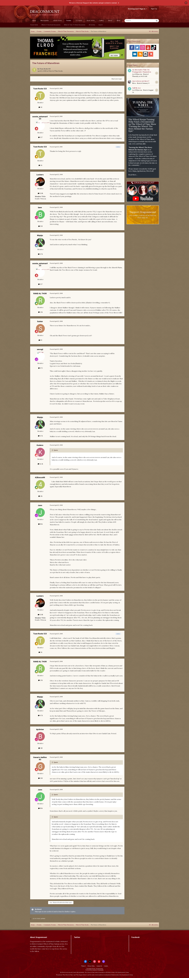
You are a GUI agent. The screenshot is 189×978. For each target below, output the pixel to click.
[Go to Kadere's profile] (40, 452)
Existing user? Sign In (137, 9)
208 (41, 778)
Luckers (40, 175)
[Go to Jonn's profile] (40, 512)
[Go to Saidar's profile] (40, 328)
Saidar (40, 321)
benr (40, 207)
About (110, 21)
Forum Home (34, 25)
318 (41, 748)
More (118, 21)
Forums (68, 21)
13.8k (41, 193)
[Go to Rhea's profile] (129, 82)
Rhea (134, 83)
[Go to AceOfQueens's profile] (129, 70)
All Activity (92, 25)
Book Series (91, 21)
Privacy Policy (91, 966)
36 (41, 107)
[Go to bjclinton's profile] (40, 736)
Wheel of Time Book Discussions (50, 25)
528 (41, 226)
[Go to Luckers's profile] (40, 181)
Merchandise (44, 21)
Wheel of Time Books (55, 71)
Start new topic (117, 79)
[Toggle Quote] (53, 450)
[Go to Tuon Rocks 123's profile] (34, 70)
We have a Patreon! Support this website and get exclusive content (93, 3)
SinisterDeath (57, 902)
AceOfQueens (137, 74)
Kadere (40, 445)
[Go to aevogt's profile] (40, 356)
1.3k (41, 312)
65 (41, 340)
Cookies (106, 966)
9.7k (41, 254)
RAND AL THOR (40, 293)
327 (41, 137)
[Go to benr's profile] (40, 214)
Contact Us (99, 966)
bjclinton (40, 729)
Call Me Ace (136, 88)
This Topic (149, 20)
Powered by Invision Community (95, 970)
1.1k (41, 496)
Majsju (40, 235)
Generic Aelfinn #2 (40, 758)
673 (41, 368)
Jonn (40, 505)
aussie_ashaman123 (40, 118)
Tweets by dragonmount (82, 941)
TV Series (79, 21)
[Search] (156, 20)
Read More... (132, 175)
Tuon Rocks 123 (45, 69)
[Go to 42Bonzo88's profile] (40, 484)
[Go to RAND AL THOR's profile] (40, 300)
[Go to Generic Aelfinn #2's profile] (40, 766)
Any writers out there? (140, 81)
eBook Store (57, 21)
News (34, 21)
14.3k (41, 464)
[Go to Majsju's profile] (40, 242)
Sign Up (154, 9)
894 (41, 524)
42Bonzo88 (40, 477)
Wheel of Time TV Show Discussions (74, 25)
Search (101, 25)
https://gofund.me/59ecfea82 (143, 171)
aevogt (40, 349)
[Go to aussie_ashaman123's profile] (40, 125)
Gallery (101, 21)
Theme (83, 966)
